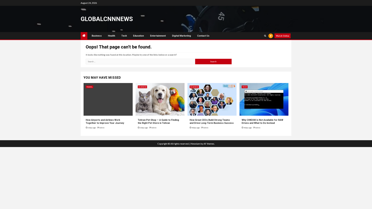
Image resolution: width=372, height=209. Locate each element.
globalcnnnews (107, 18)
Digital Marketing (181, 35)
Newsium (195, 143)
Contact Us (203, 35)
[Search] (265, 36)
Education (138, 35)
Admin (101, 128)
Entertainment (158, 35)
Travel (89, 87)
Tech (124, 35)
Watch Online (282, 36)
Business (97, 35)
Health (111, 35)
